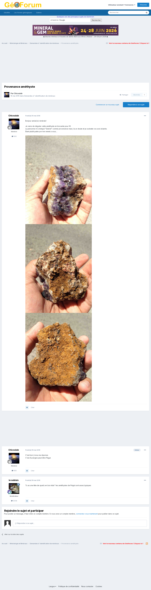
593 (15, 136)
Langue (52, 586)
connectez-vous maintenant (87, 514)
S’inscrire (143, 5)
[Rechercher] (146, 12)
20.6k (15, 501)
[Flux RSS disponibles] (146, 543)
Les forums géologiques (23, 12)
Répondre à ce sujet (136, 105)
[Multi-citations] (27, 407)
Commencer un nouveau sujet (107, 105)
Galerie (39, 12)
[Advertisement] (75, 64)
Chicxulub (18, 93)
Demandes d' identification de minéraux (39, 96)
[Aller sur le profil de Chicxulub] (6, 94)
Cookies (99, 586)
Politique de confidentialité (68, 586)
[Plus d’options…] (145, 115)
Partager (124, 95)
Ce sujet (138, 12)
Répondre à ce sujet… (25, 523)
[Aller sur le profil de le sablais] (14, 488)
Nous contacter (87, 586)
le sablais (14, 480)
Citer (32, 407)
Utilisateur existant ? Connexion (121, 5)
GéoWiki (7, 12)
